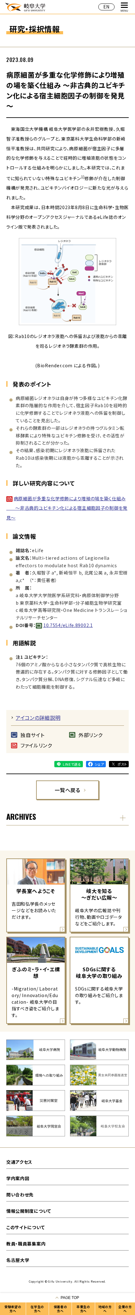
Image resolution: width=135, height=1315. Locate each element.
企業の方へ (125, 1308)
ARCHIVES (21, 816)
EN (106, 6)
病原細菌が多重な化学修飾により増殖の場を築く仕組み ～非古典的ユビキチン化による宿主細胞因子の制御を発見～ (66, 508)
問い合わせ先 (20, 1194)
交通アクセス (19, 1162)
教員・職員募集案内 (26, 1243)
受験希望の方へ (12, 1308)
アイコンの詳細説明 (38, 717)
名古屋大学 (18, 1260)
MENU (124, 10)
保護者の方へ (60, 1308)
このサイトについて (25, 1227)
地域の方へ (105, 1308)
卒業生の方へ (83, 1308)
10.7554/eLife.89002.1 (68, 625)
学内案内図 (18, 1178)
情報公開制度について (28, 1211)
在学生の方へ (37, 1308)
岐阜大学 (25, 7)
